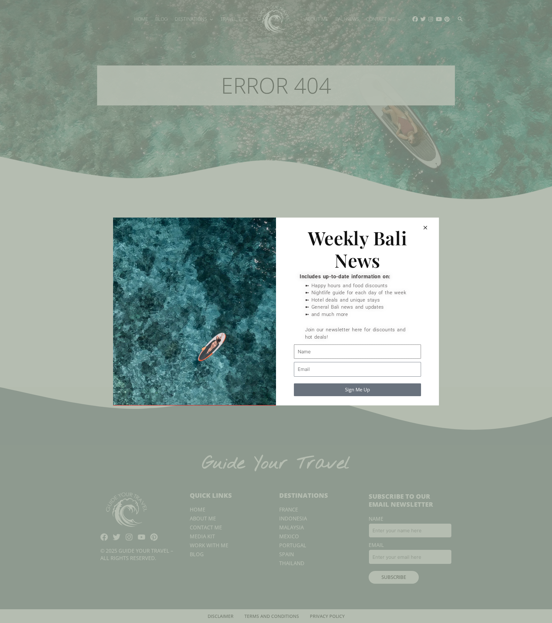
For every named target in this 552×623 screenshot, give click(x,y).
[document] (276, 311)
